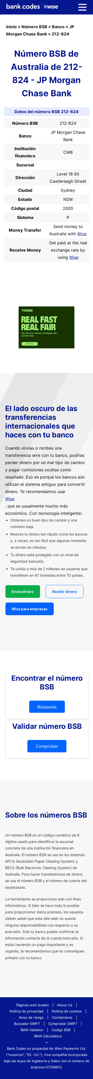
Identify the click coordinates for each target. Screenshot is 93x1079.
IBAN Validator (32, 1030)
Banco (58, 26)
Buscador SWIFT (27, 1024)
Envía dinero (23, 591)
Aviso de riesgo (31, 1017)
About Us (64, 1005)
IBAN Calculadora (47, 1036)
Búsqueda (47, 706)
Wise (82, 233)
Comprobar (47, 746)
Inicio (11, 26)
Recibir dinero (64, 591)
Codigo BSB (61, 1030)
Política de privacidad (26, 1011)
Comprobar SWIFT (62, 1024)
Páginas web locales (32, 1005)
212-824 (60, 33)
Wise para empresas (30, 609)
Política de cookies (67, 1011)
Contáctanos (62, 1017)
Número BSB (34, 26)
